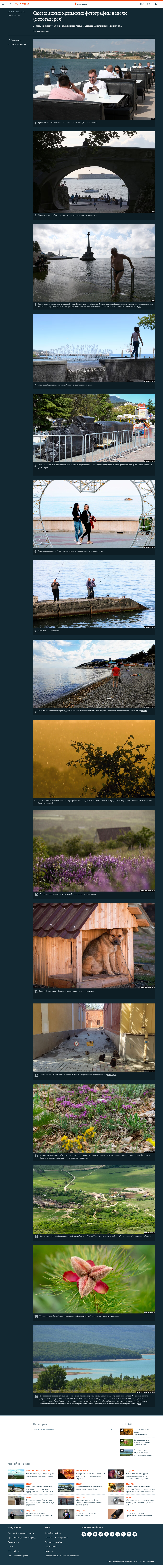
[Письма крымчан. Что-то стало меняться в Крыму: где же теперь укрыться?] (16, 1500)
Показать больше (41, 31)
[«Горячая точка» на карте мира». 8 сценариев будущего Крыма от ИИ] (116, 1500)
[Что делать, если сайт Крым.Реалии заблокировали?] (116, 1514)
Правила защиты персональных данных (62, 1556)
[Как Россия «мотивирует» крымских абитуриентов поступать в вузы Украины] (116, 1474)
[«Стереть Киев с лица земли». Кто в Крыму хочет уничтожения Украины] (66, 1474)
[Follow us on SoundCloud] (117, 1534)
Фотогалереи (22, 4)
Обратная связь (51, 1547)
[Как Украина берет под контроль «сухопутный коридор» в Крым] (16, 1474)
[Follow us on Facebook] (84, 1534)
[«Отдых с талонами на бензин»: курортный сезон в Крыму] (66, 1487)
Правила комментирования (57, 1538)
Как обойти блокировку (18, 1556)
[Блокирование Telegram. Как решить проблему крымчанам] (16, 1514)
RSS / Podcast (13, 1551)
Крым (128, 1497)
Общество (130, 1471)
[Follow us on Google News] (106, 1534)
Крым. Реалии (14, 15)
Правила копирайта (53, 1542)
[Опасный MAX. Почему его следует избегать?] (66, 1514)
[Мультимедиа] (155, 4)
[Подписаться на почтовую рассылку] (134, 1534)
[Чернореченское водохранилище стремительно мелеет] (126, 1452)
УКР (142, 4)
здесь (139, 307)
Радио (10, 1547)
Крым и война (82, 1471)
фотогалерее (43, 468)
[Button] (14, 41)
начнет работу (112, 304)
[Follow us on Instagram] (100, 1534)
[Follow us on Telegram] (112, 1534)
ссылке (144, 711)
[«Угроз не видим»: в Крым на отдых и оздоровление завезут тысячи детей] (66, 1500)
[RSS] (123, 1534)
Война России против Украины (39, 1471)
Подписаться (13, 1542)
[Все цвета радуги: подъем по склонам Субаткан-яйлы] (126, 1442)
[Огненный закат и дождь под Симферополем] (126, 1432)
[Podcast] (129, 1534)
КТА (148, 4)
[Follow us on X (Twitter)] (89, 1534)
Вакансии (49, 1551)
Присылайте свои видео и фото (21, 1533)
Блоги (28, 1497)
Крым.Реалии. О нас (53, 1533)
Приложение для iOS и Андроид (22, 1538)
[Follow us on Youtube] (95, 1534)
